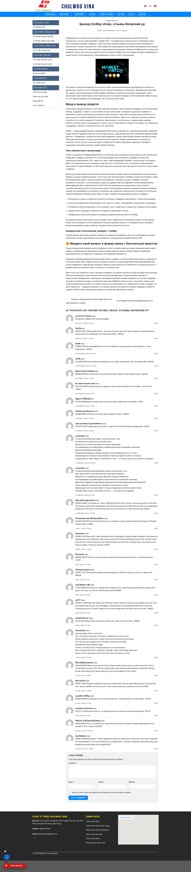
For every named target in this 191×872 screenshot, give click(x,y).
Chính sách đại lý (92, 821)
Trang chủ (50, 14)
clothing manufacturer (84, 411)
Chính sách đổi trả (93, 838)
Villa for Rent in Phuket (84, 371)
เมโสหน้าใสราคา (82, 618)
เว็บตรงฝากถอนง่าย (82, 570)
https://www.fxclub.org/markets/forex (138, 262)
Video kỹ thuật (106, 14)
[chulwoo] (43, 5)
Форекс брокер (134, 137)
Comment (73, 763)
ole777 (78, 600)
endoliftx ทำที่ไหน (82, 696)
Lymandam (80, 436)
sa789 (77, 359)
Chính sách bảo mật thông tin (97, 830)
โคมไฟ (78, 328)
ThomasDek (80, 630)
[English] (146, 5)
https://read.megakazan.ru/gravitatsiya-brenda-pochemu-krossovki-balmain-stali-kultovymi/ (110, 482)
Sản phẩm (79, 14)
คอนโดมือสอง (80, 736)
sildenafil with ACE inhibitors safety (89, 645)
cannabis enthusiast (83, 708)
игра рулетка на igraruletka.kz (88, 424)
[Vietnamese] (156, 5)
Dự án (92, 14)
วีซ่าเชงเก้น (79, 554)
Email (101, 782)
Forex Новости (112, 20)
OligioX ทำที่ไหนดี (82, 399)
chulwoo (123, 30)
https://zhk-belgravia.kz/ (85, 500)
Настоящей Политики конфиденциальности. (135, 301)
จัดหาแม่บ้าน (80, 681)
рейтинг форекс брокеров (104, 93)
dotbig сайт (107, 47)
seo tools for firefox (83, 316)
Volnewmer (79, 533)
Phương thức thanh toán (95, 843)
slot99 (77, 344)
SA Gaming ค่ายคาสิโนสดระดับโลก (89, 518)
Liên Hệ (142, 14)
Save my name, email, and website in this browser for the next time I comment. (101, 792)
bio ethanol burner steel (85, 383)
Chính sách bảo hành (94, 834)
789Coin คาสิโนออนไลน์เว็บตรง (87, 721)
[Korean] (151, 5)
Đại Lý (131, 14)
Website (132, 782)
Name (71, 782)
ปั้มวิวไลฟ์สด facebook (84, 663)
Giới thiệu (64, 14)
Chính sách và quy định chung (98, 826)
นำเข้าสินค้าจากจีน (82, 585)
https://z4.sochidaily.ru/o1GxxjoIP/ (88, 450)
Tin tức (121, 14)
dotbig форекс (119, 161)
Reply (156, 323)
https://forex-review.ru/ (95, 117)
